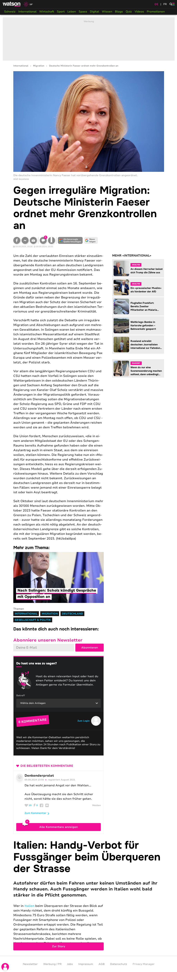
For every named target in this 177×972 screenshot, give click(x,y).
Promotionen (156, 12)
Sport (61, 12)
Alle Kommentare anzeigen (58, 827)
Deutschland (72, 613)
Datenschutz (118, 964)
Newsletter (30, 964)
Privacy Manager (144, 964)
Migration (38, 66)
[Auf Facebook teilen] (16, 240)
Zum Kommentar (35, 813)
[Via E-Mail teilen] (33, 240)
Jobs (70, 964)
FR (165, 4)
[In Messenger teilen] (25, 240)
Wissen (107, 12)
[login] (5, 967)
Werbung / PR (52, 964)
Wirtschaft (46, 12)
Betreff (20, 695)
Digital (94, 12)
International (27, 12)
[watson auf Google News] (91, 240)
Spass (83, 12)
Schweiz (10, 12)
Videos (139, 12)
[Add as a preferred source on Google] (70, 240)
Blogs (119, 12)
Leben (71, 12)
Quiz (129, 12)
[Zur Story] (88, 895)
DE (156, 4)
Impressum (85, 964)
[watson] (12, 4)
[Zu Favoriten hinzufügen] (51, 240)
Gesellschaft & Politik (33, 620)
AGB (102, 964)
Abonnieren (89, 648)
